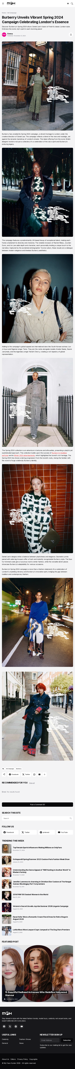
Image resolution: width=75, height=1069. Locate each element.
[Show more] (44, 774)
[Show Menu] (3, 3)
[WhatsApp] (34, 774)
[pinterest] (16, 1026)
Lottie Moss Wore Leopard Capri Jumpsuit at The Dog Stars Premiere (41, 930)
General (5, 1043)
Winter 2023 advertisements (24, 455)
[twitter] (10, 1026)
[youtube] (22, 1026)
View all (32, 783)
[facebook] (4, 1026)
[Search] (72, 3)
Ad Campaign (12, 13)
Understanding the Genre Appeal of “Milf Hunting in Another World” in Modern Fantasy (41, 871)
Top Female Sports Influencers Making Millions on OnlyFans (37, 848)
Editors (13, 1059)
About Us (5, 1059)
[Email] (39, 774)
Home (4, 13)
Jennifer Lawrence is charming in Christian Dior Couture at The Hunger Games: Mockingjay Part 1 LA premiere (42, 883)
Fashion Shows (25, 1039)
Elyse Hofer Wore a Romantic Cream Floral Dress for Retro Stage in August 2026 (40, 918)
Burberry (18, 768)
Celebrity (5, 1039)
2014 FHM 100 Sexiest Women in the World (30, 894)
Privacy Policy (22, 1059)
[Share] (71, 34)
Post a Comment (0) (37, 805)
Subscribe (67, 1040)
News (21, 1043)
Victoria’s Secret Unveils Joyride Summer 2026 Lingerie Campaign (40, 906)
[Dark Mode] (68, 3)
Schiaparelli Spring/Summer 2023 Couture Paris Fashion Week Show (41, 859)
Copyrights (33, 1059)
